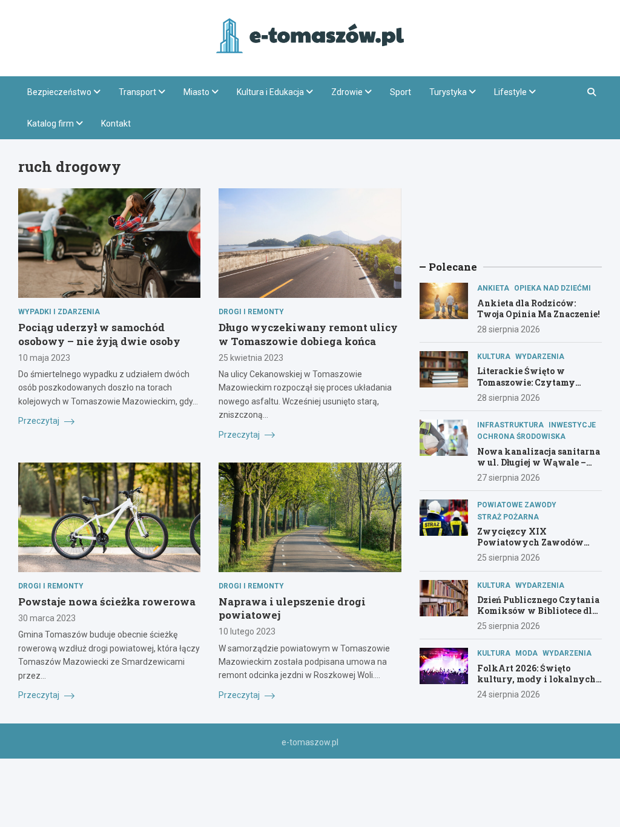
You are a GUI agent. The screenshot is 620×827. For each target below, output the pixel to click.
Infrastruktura (510, 425)
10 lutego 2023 (247, 631)
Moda (526, 653)
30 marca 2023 (47, 618)
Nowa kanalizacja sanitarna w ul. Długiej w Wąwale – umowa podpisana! (538, 462)
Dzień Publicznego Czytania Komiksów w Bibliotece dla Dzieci (538, 610)
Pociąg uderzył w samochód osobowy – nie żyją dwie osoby (99, 334)
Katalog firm (50, 123)
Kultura (493, 356)
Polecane (453, 267)
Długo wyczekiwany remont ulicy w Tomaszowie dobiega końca (308, 334)
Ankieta (493, 288)
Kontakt (116, 123)
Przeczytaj (39, 421)
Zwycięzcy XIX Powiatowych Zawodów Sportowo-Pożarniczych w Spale (536, 548)
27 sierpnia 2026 (508, 478)
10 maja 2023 (44, 358)
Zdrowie (347, 92)
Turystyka (448, 92)
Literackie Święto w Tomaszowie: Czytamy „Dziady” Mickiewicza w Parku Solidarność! (532, 387)
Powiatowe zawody (516, 505)
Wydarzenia (539, 356)
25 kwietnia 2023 (251, 358)
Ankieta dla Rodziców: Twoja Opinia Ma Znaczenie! (538, 308)
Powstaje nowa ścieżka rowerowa (107, 601)
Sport (400, 92)
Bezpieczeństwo (59, 92)
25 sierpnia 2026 (508, 557)
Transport (137, 92)
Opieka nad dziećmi (552, 288)
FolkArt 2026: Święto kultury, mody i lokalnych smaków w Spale (536, 679)
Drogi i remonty (251, 312)
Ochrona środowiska (521, 436)
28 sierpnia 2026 (508, 329)
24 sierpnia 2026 (508, 694)
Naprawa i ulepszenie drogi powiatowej (292, 608)
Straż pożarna (508, 517)
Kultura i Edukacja (270, 92)
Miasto (196, 92)
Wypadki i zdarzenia (59, 312)
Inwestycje (572, 425)
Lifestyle (510, 92)
